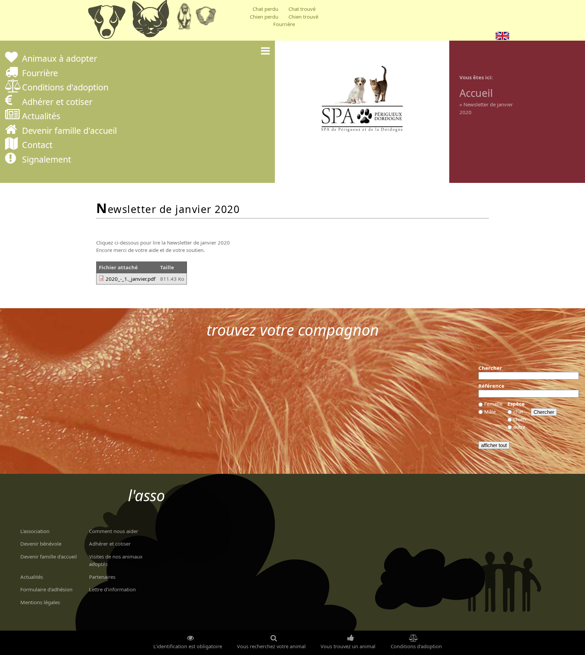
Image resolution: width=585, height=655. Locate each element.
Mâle (490, 411)
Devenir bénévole (40, 543)
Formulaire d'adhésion (46, 589)
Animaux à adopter (59, 59)
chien (519, 419)
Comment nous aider (113, 531)
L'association (34, 531)
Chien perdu (264, 16)
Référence (491, 385)
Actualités (41, 117)
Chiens (106, 22)
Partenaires (102, 576)
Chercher (490, 367)
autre (519, 426)
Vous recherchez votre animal (271, 646)
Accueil (476, 93)
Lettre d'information (112, 589)
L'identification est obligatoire (187, 646)
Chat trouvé (302, 8)
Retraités (184, 18)
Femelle (493, 403)
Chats (150, 22)
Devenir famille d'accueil (69, 131)
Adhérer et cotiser (57, 102)
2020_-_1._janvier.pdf (130, 278)
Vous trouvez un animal (348, 646)
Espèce (516, 403)
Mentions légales (40, 602)
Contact (37, 145)
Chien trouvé (303, 16)
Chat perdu (265, 8)
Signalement (46, 160)
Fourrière (284, 24)
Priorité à (208, 18)
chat (518, 411)
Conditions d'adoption (65, 88)
